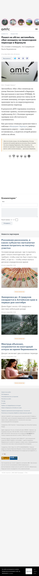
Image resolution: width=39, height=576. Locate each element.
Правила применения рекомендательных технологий (15, 410)
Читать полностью (19, 291)
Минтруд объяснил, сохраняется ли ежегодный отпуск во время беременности (19, 347)
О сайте (3, 403)
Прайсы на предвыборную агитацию (11, 405)
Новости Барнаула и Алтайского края (11, 407)
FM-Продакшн (5, 394)
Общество (14, 33)
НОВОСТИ (4, 33)
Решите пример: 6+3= (8, 219)
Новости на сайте (6, 392)
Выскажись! (7, 58)
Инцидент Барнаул (18, 126)
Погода (3, 401)
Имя (3, 201)
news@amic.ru (30, 433)
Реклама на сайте (6, 398)
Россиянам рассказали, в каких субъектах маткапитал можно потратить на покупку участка (18, 244)
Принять (29, 571)
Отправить (7, 223)
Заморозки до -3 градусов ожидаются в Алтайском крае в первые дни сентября (19, 300)
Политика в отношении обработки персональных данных (16, 413)
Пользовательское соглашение (9, 396)
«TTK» (26, 472)
